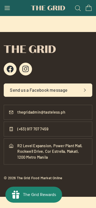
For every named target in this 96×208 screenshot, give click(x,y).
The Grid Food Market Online (39, 177)
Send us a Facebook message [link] (38, 90)
